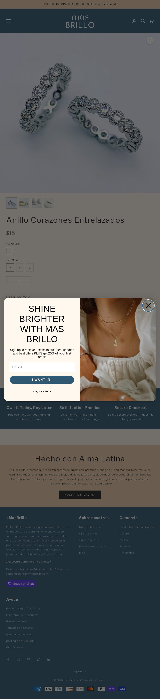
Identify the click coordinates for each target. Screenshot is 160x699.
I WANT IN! (42, 379)
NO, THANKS (42, 391)
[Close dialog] (148, 306)
